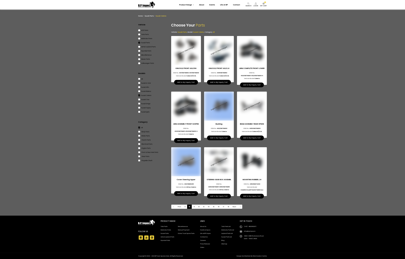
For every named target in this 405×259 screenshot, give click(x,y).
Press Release (205, 244)
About (201, 5)
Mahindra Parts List (227, 230)
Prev (179, 207)
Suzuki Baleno (146, 91)
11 (194, 207)
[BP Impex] (146, 5)
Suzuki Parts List (226, 237)
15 (213, 207)
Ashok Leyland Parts (167, 237)
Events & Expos (205, 230)
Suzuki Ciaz (145, 99)
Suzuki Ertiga (145, 104)
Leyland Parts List (227, 233)
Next (234, 207)
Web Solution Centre (260, 256)
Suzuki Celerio (146, 95)
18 (228, 207)
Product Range (185, 5)
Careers (203, 240)
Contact (236, 5)
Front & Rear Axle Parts (149, 152)
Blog (222, 240)
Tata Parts (164, 226)
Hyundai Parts (165, 240)
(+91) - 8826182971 (250, 226)
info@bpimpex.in (249, 231)
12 (199, 207)
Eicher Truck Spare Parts (186, 233)
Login (255, 6)
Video (202, 247)
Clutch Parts (146, 140)
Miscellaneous (183, 226)
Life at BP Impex (205, 233)
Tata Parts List (226, 226)
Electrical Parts (146, 144)
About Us (203, 226)
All (142, 79)
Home (140, 16)
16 (218, 207)
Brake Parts (145, 136)
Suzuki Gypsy (146, 108)
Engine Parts (146, 148)
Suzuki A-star (146, 83)
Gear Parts (145, 156)
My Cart (263, 5)
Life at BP (224, 5)
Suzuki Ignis (145, 112)
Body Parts (145, 132)
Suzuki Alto (145, 87)
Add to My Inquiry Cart (186, 82)
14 (208, 207)
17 (223, 207)
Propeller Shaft (146, 160)
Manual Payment (183, 230)
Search (248, 6)
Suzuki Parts (149, 16)
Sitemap (224, 244)
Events (212, 5)
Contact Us (204, 237)
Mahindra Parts (166, 230)
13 (203, 207)
